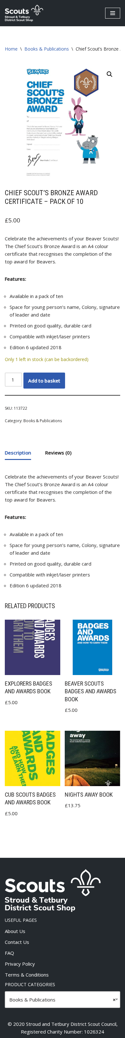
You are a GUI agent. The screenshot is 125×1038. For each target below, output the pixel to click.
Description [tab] (18, 452)
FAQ (9, 953)
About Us (15, 931)
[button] (109, 74)
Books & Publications (46, 49)
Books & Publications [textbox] (62, 999)
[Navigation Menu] (112, 13)
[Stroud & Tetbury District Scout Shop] (24, 13)
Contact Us (17, 942)
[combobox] (62, 999)
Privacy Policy (20, 964)
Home (11, 49)
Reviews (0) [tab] (58, 452)
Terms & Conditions (27, 974)
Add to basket (44, 380)
